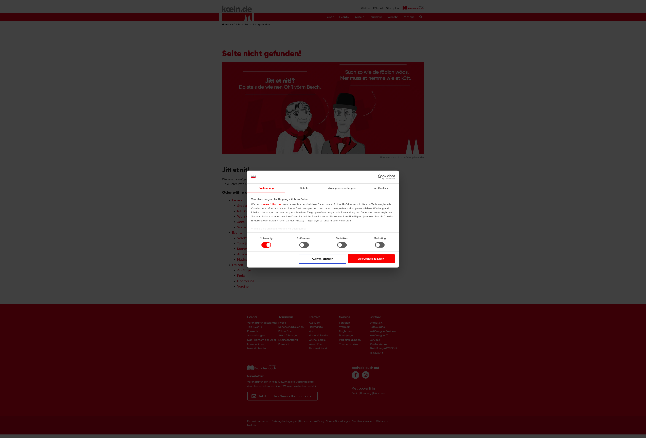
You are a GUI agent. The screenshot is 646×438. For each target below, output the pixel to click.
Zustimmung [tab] (266, 188)
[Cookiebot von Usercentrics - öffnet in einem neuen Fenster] (380, 177)
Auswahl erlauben (322, 258)
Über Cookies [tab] (380, 188)
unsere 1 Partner (271, 204)
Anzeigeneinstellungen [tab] (341, 188)
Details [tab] (304, 188)
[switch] (304, 245)
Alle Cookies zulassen (371, 258)
